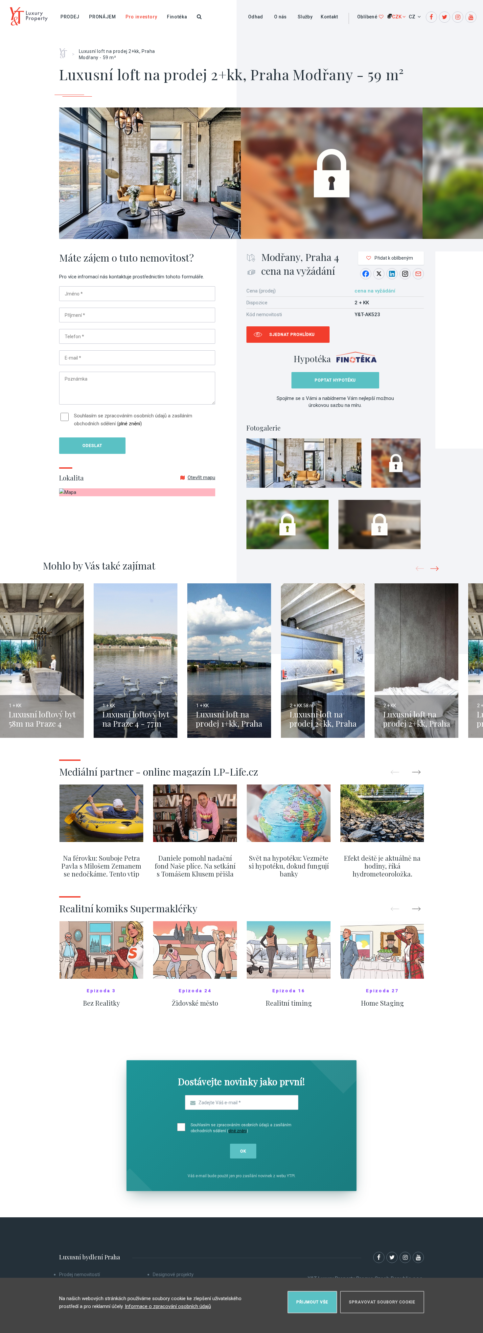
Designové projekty (173, 1274)
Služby (305, 16)
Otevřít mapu (201, 477)
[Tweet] (378, 273)
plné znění (129, 424)
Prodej (70, 16)
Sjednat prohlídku (292, 334)
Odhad (255, 16)
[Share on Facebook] (365, 273)
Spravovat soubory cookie (382, 1302)
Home (65, 51)
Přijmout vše (312, 1302)
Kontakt (329, 16)
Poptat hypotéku (335, 380)
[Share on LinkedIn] (392, 273)
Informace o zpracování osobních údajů (168, 1306)
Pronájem (102, 16)
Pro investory (141, 16)
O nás (280, 16)
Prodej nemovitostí (79, 1274)
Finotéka (177, 16)
